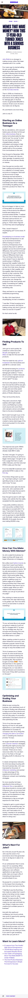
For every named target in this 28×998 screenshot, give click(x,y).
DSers (4, 354)
